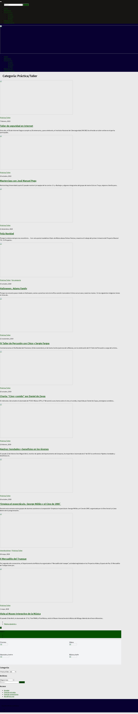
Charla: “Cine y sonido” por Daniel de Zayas (22, 396)
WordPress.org (9, 696)
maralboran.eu (9, 23)
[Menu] (1, 1)
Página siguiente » (10, 624)
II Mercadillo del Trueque (13, 558)
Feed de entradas (10, 692)
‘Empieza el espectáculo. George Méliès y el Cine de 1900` (30, 503)
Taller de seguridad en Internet (16, 125)
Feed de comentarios (11, 694)
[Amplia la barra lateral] (1, 628)
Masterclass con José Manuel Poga (18, 180)
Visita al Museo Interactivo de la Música (20, 613)
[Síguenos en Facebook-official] (4, 637)
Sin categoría (16, 280)
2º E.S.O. (11, 17)
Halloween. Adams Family (13, 288)
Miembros (7, 11)
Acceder (6, 690)
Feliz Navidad (7, 233)
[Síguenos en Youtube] (4, 635)
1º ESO (10, 15)
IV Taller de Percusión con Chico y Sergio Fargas (25, 343)
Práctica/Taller (5, 118)
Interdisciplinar (5, 551)
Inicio (6, 8)
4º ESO (10, 19)
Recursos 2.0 (8, 21)
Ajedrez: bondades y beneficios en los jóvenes (24, 449)
